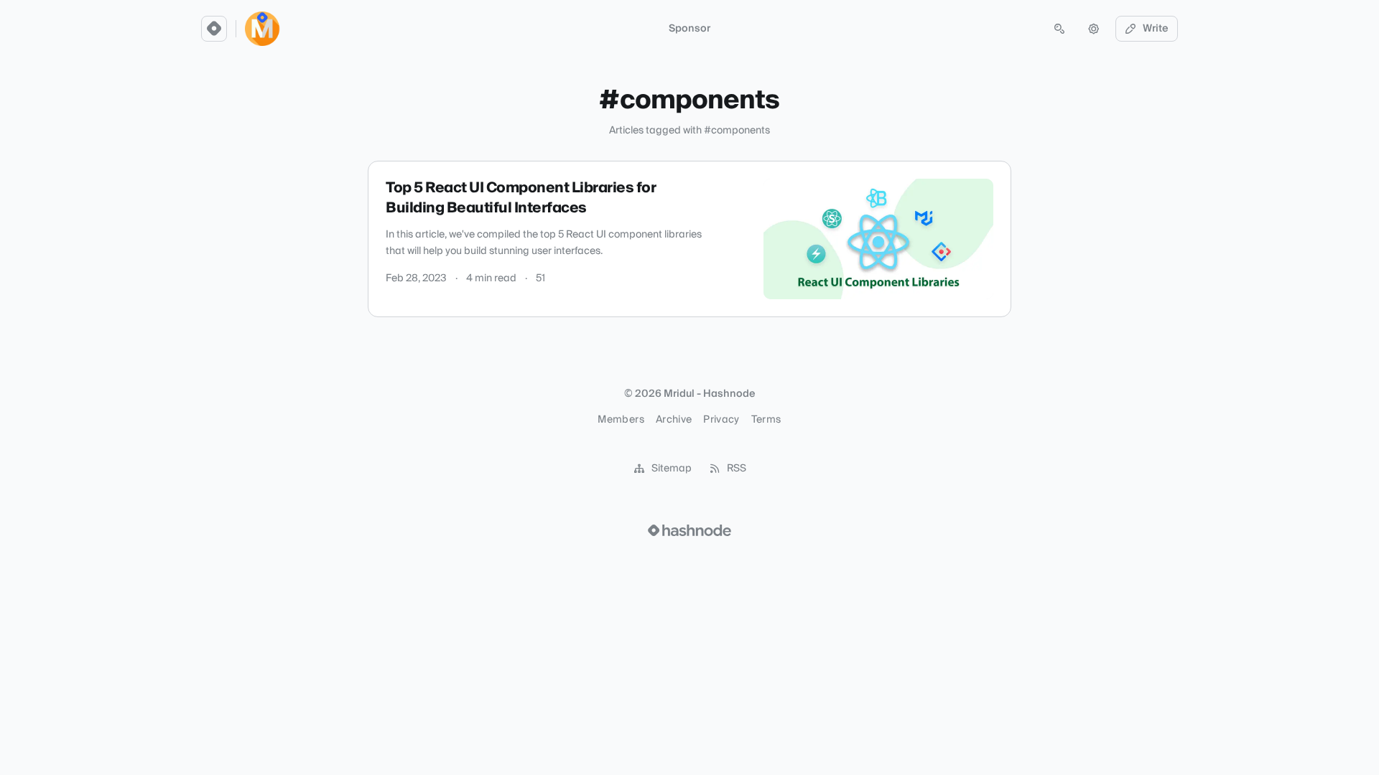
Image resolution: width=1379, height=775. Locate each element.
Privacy (721, 419)
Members (621, 419)
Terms (766, 419)
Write (1156, 28)
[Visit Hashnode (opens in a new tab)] (689, 530)
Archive (674, 419)
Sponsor (689, 28)
